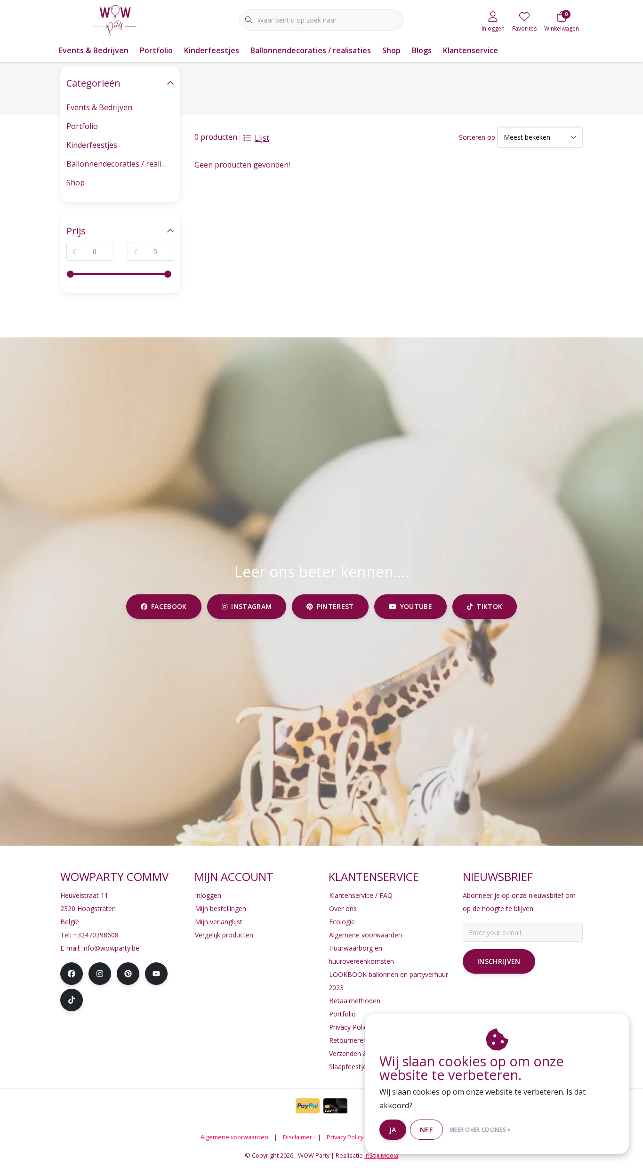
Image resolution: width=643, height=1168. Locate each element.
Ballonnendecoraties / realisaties (310, 50)
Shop (391, 50)
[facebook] (71, 973)
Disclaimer (297, 1137)
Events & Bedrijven (94, 50)
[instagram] (99, 973)
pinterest (335, 606)
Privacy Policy (345, 1137)
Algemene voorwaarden (234, 1137)
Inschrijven (499, 961)
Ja (392, 1129)
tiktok (489, 606)
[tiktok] (71, 1000)
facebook (169, 606)
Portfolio (156, 50)
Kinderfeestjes (211, 50)
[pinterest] (128, 973)
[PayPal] (308, 1105)
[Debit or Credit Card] (335, 1105)
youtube (416, 606)
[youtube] (156, 973)
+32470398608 (96, 934)
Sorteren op (477, 137)
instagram (251, 606)
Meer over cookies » (480, 1130)
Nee (426, 1129)
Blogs (422, 50)
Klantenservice (470, 50)
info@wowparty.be (110, 948)
